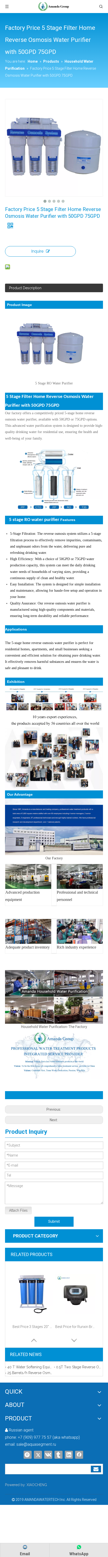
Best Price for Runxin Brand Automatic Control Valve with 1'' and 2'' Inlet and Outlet (75, 1327)
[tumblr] (59, 1455)
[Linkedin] (69, 1455)
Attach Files (18, 1210)
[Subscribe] (96, 1469)
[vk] (48, 1455)
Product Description (25, 288)
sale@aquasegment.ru (36, 1444)
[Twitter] (38, 1455)
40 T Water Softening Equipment (29, 1367)
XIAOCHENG (37, 1485)
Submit (54, 1221)
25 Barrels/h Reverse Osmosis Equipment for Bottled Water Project (29, 1373)
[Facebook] (79, 1455)
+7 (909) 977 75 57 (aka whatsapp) (49, 1437)
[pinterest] (28, 1455)
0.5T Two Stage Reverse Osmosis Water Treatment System (78, 1367)
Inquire (37, 251)
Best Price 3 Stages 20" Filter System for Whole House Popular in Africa (33, 1327)
